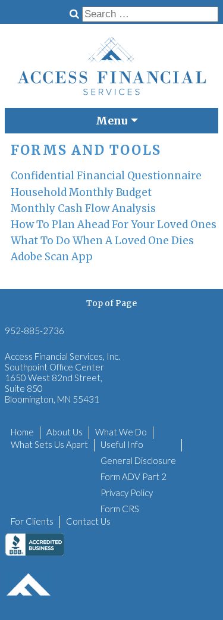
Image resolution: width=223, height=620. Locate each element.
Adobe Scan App (52, 256)
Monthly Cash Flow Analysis (83, 208)
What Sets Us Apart (49, 444)
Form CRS (119, 508)
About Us (64, 431)
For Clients (32, 521)
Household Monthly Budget (81, 192)
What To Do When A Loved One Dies (102, 240)
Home (22, 431)
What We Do (121, 431)
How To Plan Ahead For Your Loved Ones (113, 224)
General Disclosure (138, 460)
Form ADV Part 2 (133, 476)
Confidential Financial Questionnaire (106, 175)
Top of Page (111, 303)
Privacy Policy (126, 492)
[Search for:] (150, 13)
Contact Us (88, 521)
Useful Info (121, 444)
